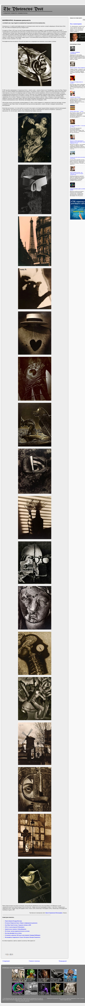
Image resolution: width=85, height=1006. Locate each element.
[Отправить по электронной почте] (6, 954)
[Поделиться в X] (9, 954)
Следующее (6, 961)
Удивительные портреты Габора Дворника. (15, 929)
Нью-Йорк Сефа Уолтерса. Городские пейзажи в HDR (18, 925)
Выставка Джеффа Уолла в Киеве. (13, 933)
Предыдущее (63, 961)
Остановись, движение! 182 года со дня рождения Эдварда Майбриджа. (22, 935)
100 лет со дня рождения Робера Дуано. (15, 927)
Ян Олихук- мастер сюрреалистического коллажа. (17, 931)
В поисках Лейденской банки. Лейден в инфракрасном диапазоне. (21, 923)
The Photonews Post (23, 9)
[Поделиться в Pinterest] (12, 954)
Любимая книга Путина (75, 97)
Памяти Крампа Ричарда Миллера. (13, 921)
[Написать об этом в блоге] (7, 954)
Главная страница (34, 961)
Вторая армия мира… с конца (76, 111)
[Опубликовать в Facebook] (11, 954)
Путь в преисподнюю (76, 23)
